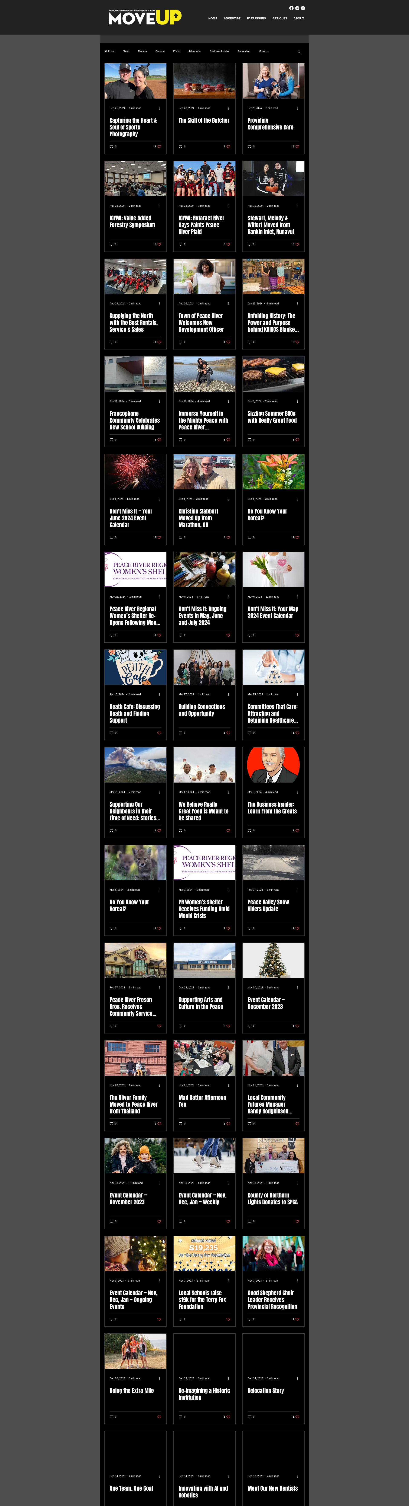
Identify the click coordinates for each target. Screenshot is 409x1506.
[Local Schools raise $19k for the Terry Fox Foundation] (204, 1253)
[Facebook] (291, 8)
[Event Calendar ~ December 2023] (273, 960)
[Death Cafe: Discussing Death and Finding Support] (135, 667)
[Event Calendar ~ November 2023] (135, 1155)
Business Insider (219, 51)
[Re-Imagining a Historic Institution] (204, 1351)
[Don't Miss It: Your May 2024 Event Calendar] (273, 569)
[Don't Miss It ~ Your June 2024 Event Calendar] (135, 471)
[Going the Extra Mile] (135, 1351)
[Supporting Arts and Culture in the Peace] (204, 960)
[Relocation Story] (273, 1351)
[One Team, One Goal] (135, 1449)
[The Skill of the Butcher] (204, 81)
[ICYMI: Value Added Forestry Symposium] (135, 178)
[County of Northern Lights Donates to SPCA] (273, 1155)
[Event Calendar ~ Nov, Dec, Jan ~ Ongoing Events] (135, 1253)
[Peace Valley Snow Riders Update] (273, 862)
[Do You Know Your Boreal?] (273, 471)
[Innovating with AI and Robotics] (204, 1449)
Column (160, 51)
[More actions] (160, 108)
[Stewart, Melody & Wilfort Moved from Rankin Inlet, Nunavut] (273, 178)
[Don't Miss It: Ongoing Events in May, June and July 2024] (204, 569)
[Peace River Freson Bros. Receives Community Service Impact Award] (135, 960)
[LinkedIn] (303, 8)
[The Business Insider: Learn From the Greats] (273, 765)
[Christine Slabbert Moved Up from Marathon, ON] (204, 471)
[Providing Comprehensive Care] (273, 81)
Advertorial (195, 51)
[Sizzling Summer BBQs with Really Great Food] (273, 374)
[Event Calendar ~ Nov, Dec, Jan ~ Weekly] (204, 1155)
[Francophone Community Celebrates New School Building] (135, 374)
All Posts (109, 51)
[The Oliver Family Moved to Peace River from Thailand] (135, 1058)
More (262, 51)
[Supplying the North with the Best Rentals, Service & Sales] (135, 276)
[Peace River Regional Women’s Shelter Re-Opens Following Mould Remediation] (135, 569)
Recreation (244, 51)
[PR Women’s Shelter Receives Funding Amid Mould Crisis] (204, 862)
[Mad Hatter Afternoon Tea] (204, 1058)
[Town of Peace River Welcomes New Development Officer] (204, 276)
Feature (142, 51)
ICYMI (176, 51)
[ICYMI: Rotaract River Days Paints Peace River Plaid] (204, 178)
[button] (299, 52)
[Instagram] (297, 8)
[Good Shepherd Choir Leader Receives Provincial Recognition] (273, 1253)
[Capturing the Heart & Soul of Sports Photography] (135, 81)
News (126, 51)
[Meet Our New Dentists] (273, 1449)
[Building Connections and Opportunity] (204, 667)
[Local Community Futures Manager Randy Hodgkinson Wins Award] (273, 1058)
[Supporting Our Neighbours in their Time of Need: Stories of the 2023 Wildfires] (135, 765)
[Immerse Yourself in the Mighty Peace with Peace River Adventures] (204, 374)
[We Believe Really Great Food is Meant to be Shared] (204, 765)
